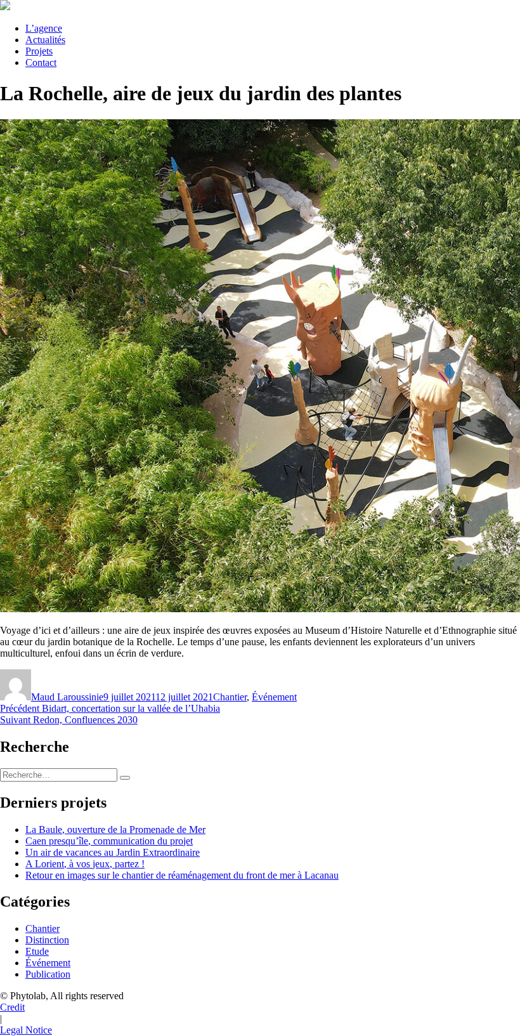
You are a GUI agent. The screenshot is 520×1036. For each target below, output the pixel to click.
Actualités (45, 39)
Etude (37, 951)
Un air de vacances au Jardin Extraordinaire (112, 852)
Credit (12, 1007)
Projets (39, 51)
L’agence (43, 28)
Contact (40, 62)
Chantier (230, 697)
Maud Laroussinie (67, 697)
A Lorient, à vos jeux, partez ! (85, 863)
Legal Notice (26, 1030)
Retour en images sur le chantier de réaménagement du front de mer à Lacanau (182, 875)
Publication (47, 974)
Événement (274, 697)
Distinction (47, 939)
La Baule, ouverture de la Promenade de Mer (115, 829)
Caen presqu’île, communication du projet (109, 841)
